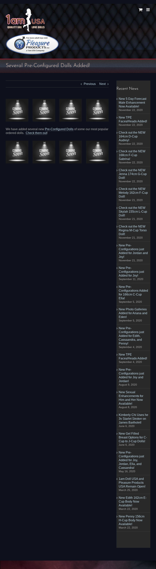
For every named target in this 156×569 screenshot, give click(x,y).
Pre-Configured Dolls (59, 129)
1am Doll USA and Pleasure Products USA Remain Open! (132, 482)
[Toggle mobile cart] (140, 10)
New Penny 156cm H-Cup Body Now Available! (131, 520)
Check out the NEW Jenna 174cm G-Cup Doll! (133, 174)
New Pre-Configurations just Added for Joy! (131, 271)
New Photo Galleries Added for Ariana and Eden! (133, 313)
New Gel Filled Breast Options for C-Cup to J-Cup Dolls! (133, 437)
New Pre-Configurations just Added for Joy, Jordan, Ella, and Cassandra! (131, 460)
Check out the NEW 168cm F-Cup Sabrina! (132, 155)
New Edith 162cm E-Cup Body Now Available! (132, 501)
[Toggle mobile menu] (148, 10)
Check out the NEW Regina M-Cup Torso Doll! (133, 230)
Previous (90, 84)
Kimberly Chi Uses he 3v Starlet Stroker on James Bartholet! (133, 418)
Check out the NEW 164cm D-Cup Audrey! (132, 136)
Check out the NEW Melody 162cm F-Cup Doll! (133, 192)
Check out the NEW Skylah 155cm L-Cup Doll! (133, 211)
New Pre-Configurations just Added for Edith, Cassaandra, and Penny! (131, 336)
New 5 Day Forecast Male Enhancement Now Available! (132, 102)
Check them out (36, 133)
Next (102, 84)
